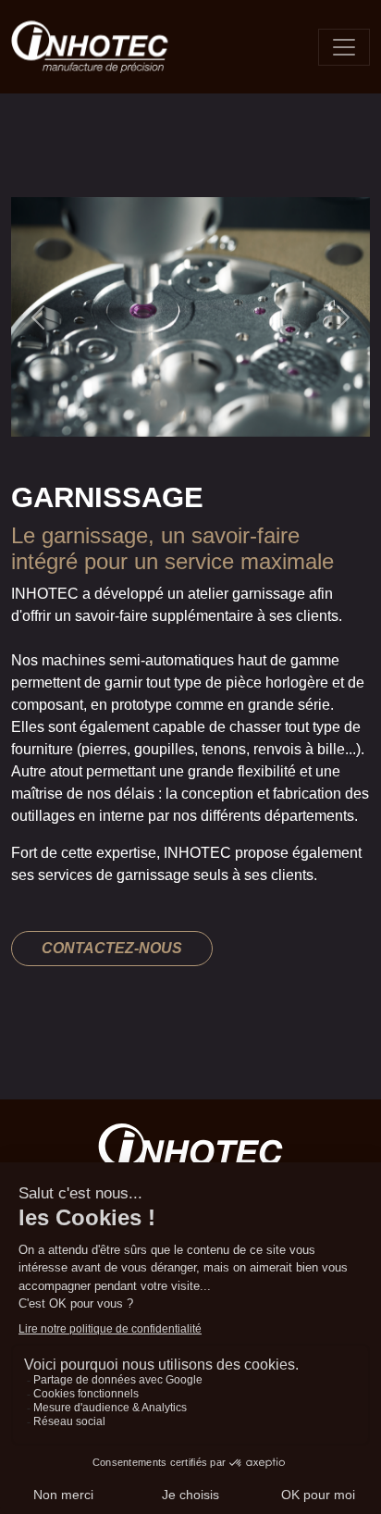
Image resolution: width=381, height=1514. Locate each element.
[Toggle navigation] (344, 47)
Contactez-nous (112, 948)
